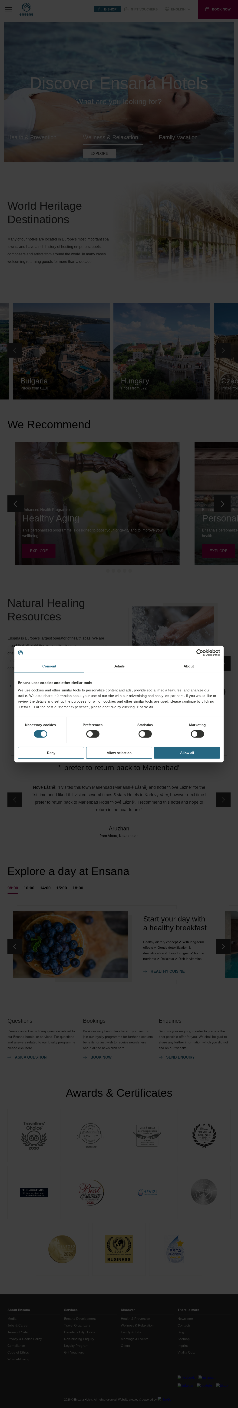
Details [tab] (119, 666)
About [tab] (189, 666)
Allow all (187, 753)
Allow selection (119, 753)
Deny (51, 753)
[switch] (92, 734)
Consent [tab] (49, 666)
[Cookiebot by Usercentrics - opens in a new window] (199, 652)
